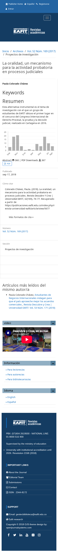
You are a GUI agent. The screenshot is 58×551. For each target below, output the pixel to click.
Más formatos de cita (20, 217)
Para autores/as (15, 374)
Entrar (11, 8)
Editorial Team (16, 477)
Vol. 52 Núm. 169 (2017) (41, 51)
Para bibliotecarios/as (19, 379)
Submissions (15, 482)
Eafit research (16, 519)
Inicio (5, 51)
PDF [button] (8, 163)
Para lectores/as (16, 369)
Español (30, 4)
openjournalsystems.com (19, 527)
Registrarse (44, 4)
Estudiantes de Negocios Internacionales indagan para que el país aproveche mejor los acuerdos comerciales (31, 299)
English (11, 397)
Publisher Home (16, 4)
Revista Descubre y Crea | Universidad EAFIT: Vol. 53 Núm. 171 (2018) (32, 306)
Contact (13, 487)
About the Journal (18, 472)
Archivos (18, 51)
